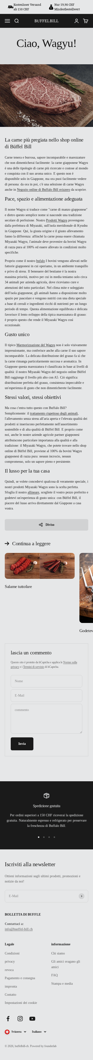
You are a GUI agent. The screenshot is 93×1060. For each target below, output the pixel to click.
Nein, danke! (69, 562)
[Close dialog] (90, 494)
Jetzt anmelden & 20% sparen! (70, 546)
